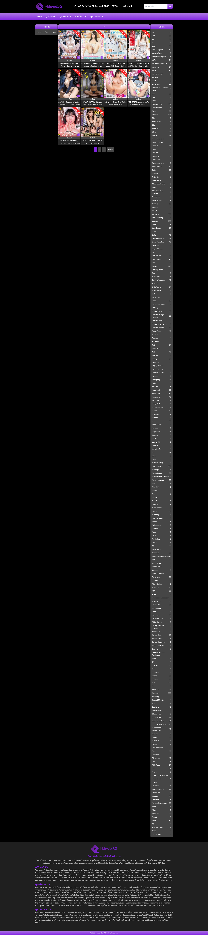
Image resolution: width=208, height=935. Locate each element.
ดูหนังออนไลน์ (65, 16)
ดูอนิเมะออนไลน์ (96, 16)
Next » (110, 149)
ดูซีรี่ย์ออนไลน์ (51, 16)
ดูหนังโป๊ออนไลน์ (80, 16)
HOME (39, 16)
